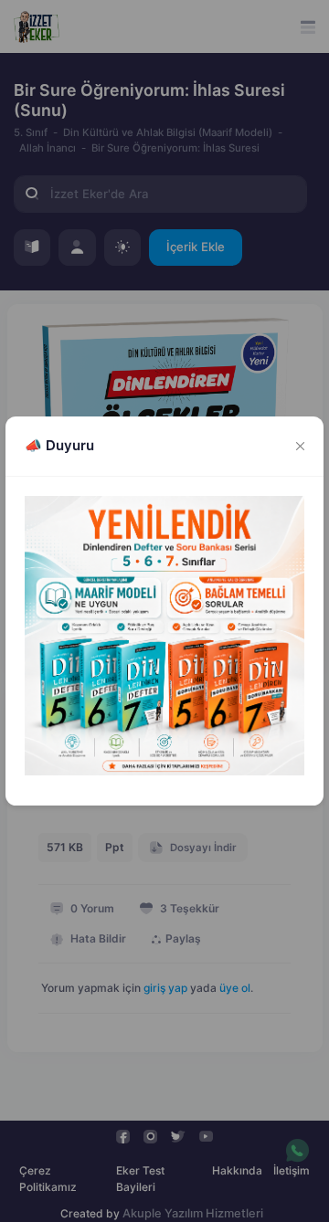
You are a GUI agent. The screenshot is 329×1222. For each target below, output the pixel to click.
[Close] (300, 446)
